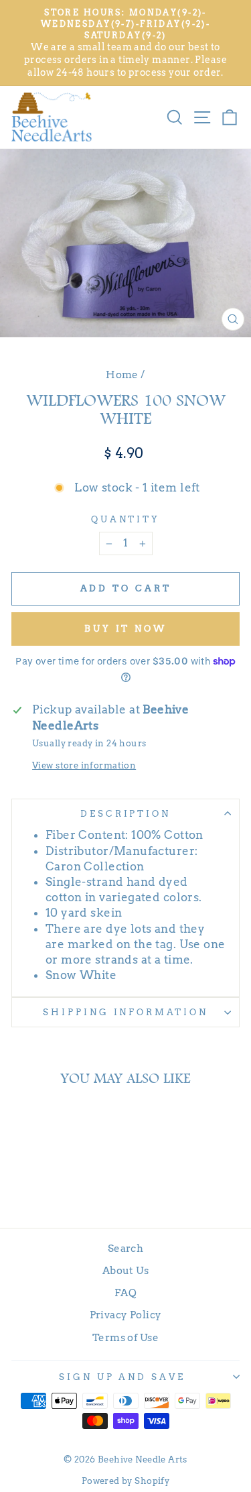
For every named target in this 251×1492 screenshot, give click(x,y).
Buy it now (125, 629)
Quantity (126, 519)
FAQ (125, 1292)
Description (125, 813)
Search (125, 1248)
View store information (84, 765)
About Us (125, 1270)
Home (122, 374)
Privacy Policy (126, 1314)
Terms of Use (125, 1337)
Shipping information (126, 1012)
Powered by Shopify (125, 1481)
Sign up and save (122, 1376)
